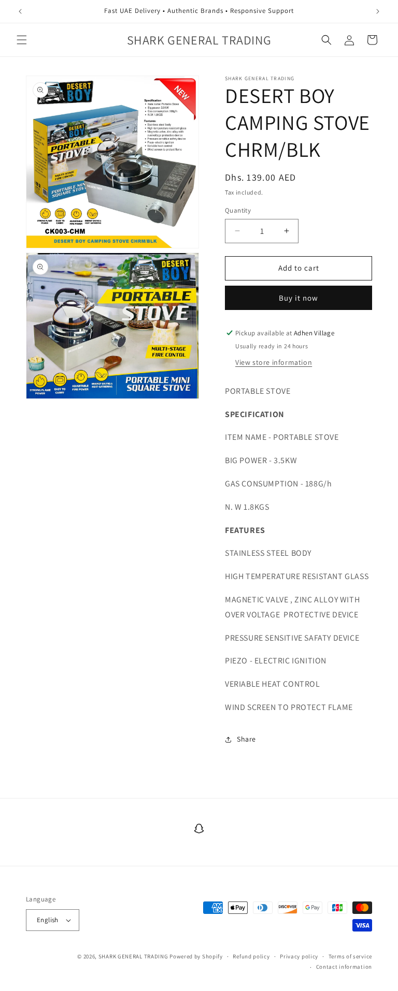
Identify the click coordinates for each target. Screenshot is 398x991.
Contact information (344, 966)
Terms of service (350, 956)
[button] (21, 39)
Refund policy (251, 956)
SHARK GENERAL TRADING (133, 956)
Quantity (238, 210)
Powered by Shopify (196, 956)
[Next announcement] (377, 11)
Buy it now (298, 298)
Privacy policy (299, 956)
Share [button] (246, 739)
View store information (273, 362)
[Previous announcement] (20, 11)
